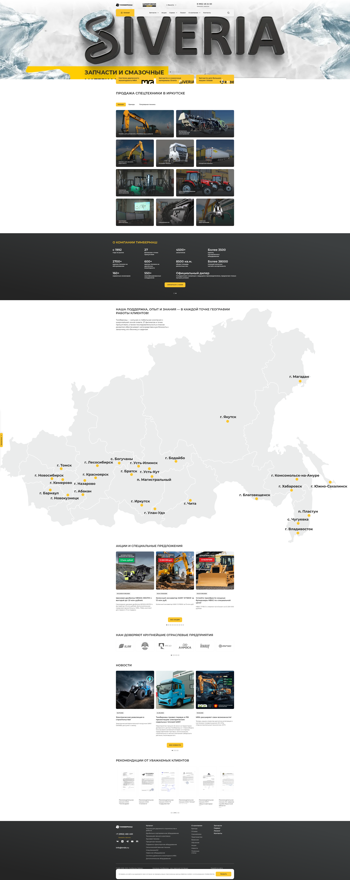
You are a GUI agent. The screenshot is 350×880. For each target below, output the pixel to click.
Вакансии (195, 840)
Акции (164, 13)
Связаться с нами (175, 285)
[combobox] (176, 5)
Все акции (175, 620)
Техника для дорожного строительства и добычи (161, 829)
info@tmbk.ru (122, 848)
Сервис (217, 828)
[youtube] (132, 841)
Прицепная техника (153, 842)
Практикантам (196, 837)
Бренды (194, 828)
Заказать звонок (203, 6)
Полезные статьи (195, 852)
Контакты (207, 13)
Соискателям (196, 834)
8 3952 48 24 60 (204, 4)
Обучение (195, 842)
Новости (194, 848)
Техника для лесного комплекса (158, 836)
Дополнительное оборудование (158, 858)
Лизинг (183, 13)
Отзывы (194, 831)
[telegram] (127, 841)
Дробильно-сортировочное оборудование (162, 833)
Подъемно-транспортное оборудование (161, 844)
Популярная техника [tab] (147, 104)
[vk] (117, 841)
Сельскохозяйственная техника (158, 847)
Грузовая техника (152, 839)
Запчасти (218, 826)
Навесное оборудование (155, 853)
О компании (196, 826)
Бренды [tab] (132, 104)
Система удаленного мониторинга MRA (161, 856)
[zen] (122, 841)
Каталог (149, 826)
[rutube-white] (137, 841)
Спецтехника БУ (152, 850)
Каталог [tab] (121, 104)
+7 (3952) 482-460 (124, 834)
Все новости (175, 745)
